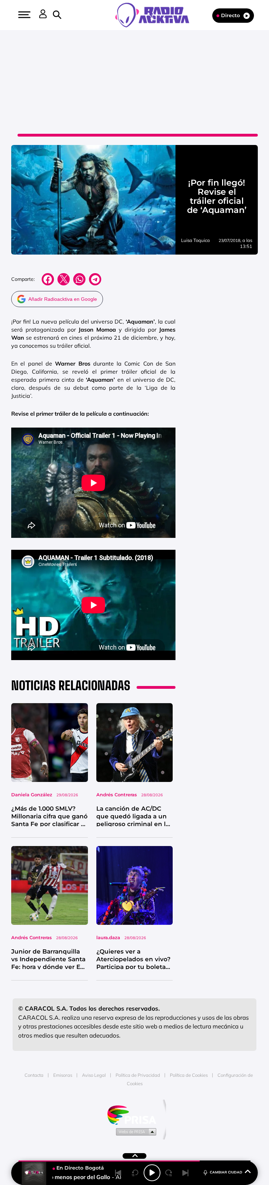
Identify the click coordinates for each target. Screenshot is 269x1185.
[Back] (118, 1172)
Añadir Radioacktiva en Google (62, 299)
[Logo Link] (156, 14)
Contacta (34, 1075)
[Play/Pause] (152, 1172)
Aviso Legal (94, 1075)
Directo (230, 15)
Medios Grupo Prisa (135, 1131)
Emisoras (62, 1075)
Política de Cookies (189, 1075)
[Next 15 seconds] (168, 1172)
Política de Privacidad (138, 1075)
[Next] (185, 1172)
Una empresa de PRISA (134, 1114)
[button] (23, 14)
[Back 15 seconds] (135, 1172)
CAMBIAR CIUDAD (226, 1172)
